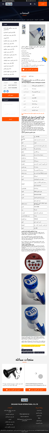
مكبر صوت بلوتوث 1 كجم (27, 350)
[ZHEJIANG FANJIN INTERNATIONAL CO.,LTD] (9, 3)
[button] (8, 376)
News (39, 418)
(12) (10, 29)
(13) (10, 35)
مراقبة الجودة (39, 415)
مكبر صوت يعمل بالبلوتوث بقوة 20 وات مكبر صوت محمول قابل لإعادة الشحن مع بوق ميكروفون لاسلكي (34, 384)
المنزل (40, 19)
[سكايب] (4, 91)
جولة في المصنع (39, 412)
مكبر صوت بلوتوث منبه (39, 352)
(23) (9, 32)
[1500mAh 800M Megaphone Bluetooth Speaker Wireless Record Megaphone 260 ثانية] (13, 373)
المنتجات (36, 19)
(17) (6, 38)
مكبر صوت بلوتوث (29, 19)
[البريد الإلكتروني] (7, 91)
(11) (8, 52)
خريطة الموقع (39, 420)
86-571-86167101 (43, 0)
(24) (9, 63)
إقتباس (42, 3)
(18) (10, 40)
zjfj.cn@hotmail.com (31, 0)
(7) (8, 66)
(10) (9, 49)
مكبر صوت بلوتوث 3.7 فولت (27, 352)
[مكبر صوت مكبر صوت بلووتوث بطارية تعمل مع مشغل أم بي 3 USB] (37, 35)
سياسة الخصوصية (39, 423)
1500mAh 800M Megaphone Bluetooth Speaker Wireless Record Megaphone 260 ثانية (13, 384)
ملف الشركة (39, 410)
